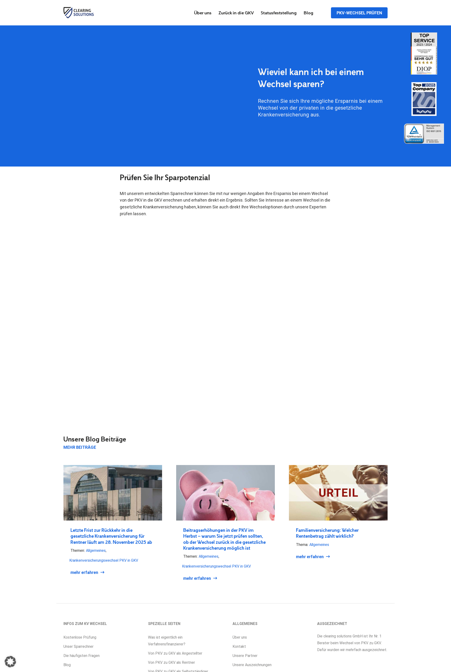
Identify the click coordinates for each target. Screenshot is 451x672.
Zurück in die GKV (236, 13)
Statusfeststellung (279, 13)
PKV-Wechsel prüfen (359, 12)
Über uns (202, 13)
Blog (308, 13)
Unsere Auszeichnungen (252, 665)
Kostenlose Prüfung (79, 637)
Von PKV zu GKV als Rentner (171, 662)
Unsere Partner (245, 655)
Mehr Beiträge (79, 447)
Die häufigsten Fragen (81, 655)
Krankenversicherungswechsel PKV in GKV (103, 560)
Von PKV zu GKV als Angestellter (175, 653)
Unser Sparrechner (78, 646)
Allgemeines (96, 550)
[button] (10, 661)
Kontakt (239, 646)
